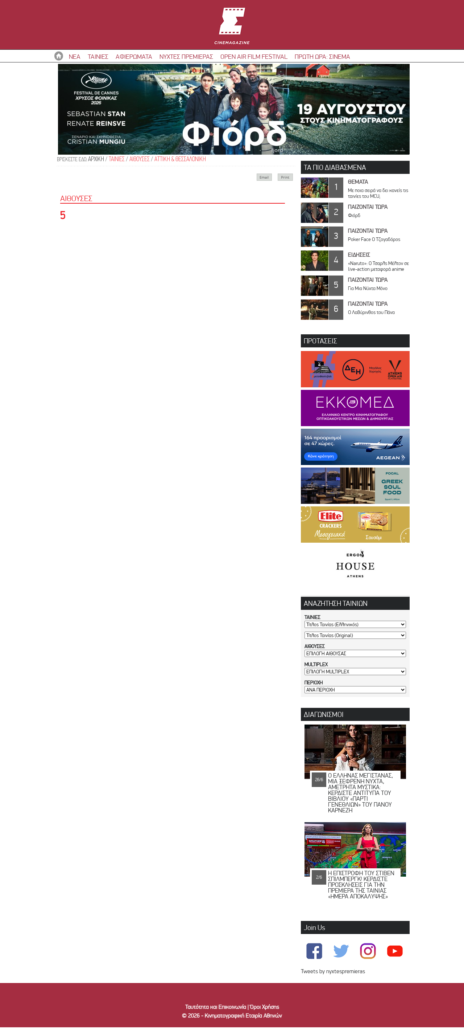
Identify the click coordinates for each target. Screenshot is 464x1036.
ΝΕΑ (74, 56)
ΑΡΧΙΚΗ (96, 159)
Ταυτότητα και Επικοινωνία (215, 1006)
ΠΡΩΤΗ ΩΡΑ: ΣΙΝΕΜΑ (322, 56)
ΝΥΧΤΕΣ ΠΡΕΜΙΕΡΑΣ (186, 56)
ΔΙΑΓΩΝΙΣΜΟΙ (324, 714)
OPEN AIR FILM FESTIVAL (253, 56)
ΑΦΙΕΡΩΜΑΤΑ (134, 56)
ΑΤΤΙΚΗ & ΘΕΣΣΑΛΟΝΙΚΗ (180, 159)
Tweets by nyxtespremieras (333, 971)
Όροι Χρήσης (264, 1006)
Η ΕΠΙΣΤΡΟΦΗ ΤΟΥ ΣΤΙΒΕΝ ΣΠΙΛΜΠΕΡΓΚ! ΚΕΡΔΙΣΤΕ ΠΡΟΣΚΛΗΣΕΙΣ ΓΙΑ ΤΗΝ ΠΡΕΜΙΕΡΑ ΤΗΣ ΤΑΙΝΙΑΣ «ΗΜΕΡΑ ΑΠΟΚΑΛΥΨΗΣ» (361, 884)
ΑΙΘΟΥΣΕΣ (139, 159)
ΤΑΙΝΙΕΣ (98, 56)
